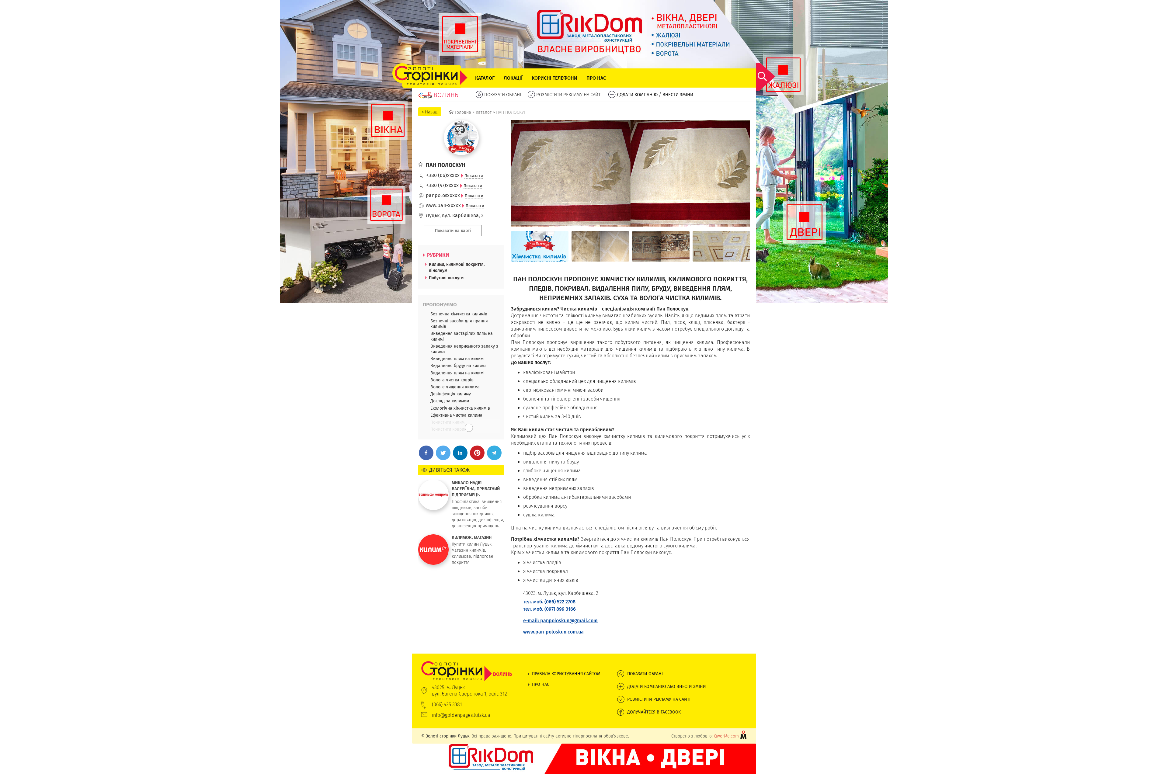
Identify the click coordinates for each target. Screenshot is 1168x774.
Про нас (596, 78)
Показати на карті (453, 230)
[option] (539, 246)
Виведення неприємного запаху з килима (464, 349)
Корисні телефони (554, 78)
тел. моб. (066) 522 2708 (549, 601)
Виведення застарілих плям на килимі (461, 336)
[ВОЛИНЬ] (466, 664)
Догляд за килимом (449, 401)
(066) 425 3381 (447, 704)
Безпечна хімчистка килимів (458, 314)
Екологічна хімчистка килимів (460, 408)
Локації (513, 78)
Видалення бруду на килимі (458, 366)
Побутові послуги (446, 278)
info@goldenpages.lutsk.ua (461, 715)
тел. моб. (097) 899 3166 (549, 609)
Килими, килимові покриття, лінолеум (457, 267)
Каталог (485, 78)
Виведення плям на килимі (457, 359)
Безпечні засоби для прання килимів (459, 323)
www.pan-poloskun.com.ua (553, 631)
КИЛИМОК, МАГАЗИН (472, 537)
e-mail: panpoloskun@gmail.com (560, 620)
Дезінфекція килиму (450, 394)
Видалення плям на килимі (457, 373)
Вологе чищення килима (455, 387)
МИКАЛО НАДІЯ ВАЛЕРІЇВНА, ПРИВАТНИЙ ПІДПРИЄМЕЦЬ (476, 489)
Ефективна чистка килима (456, 415)
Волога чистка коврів (452, 380)
